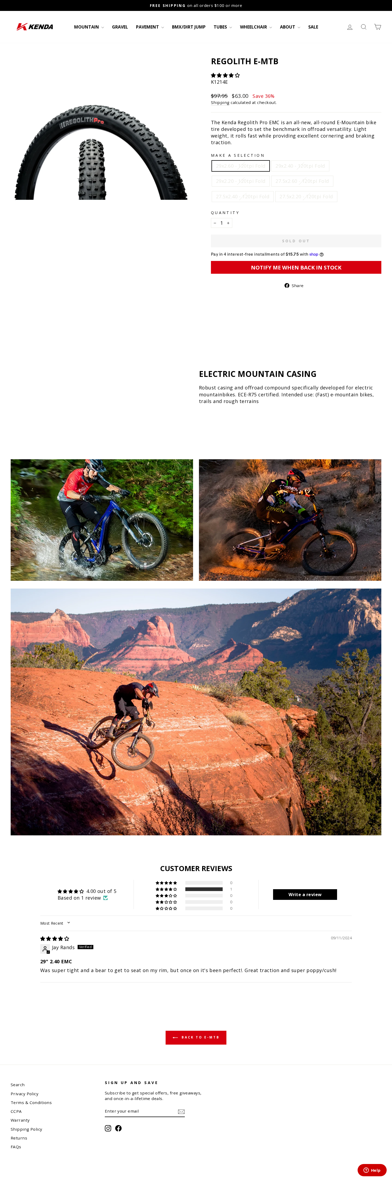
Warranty (20, 1120)
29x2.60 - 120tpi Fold (240, 166)
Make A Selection (238, 155)
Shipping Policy (26, 1129)
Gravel (120, 27)
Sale (313, 27)
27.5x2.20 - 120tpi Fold (306, 196)
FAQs (16, 1146)
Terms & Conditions (31, 1102)
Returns (19, 1138)
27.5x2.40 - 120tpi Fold (242, 196)
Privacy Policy (24, 1093)
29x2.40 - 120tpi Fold (300, 166)
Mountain (87, 27)
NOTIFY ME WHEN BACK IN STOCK (296, 267)
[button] (225, 75)
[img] (54, 938)
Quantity (225, 212)
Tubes (221, 27)
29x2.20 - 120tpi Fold (240, 181)
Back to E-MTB (199, 1037)
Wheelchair (254, 27)
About (288, 27)
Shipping (220, 102)
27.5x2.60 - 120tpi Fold (302, 181)
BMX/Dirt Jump (189, 27)
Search (18, 1084)
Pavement (148, 27)
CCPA (16, 1111)
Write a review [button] (305, 894)
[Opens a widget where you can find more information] (372, 1170)
